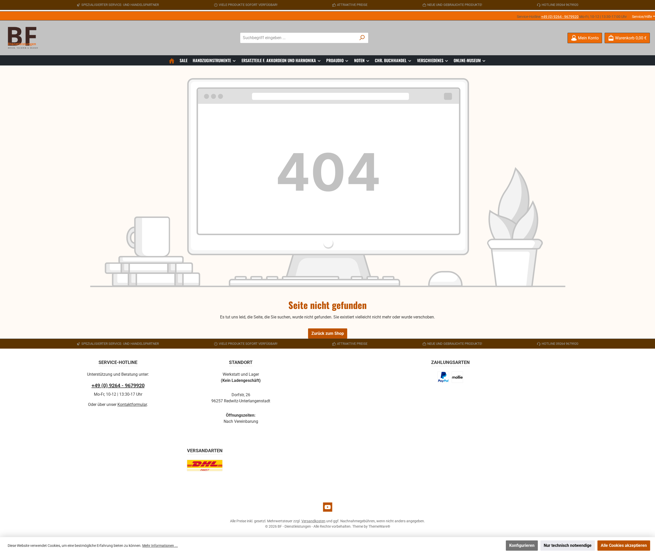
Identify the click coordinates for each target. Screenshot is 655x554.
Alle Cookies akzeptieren (624, 545)
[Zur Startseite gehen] (24, 38)
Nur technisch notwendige (568, 545)
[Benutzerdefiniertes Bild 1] (443, 377)
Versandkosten (313, 521)
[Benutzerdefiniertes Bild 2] (457, 377)
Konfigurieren (521, 545)
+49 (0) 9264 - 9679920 (559, 17)
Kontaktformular (132, 404)
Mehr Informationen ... (160, 546)
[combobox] (298, 38)
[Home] (171, 60)
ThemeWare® (379, 526)
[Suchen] (362, 38)
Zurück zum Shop (327, 333)
